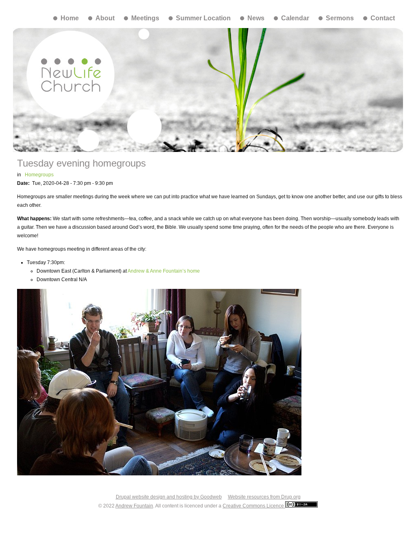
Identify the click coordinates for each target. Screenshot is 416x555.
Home (70, 18)
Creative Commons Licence (254, 506)
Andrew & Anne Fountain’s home (164, 271)
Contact (382, 18)
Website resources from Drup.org (264, 497)
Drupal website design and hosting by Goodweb (169, 497)
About (105, 18)
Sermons (340, 18)
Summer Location (203, 18)
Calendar (295, 18)
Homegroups (39, 175)
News (255, 18)
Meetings (145, 18)
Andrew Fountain (134, 506)
